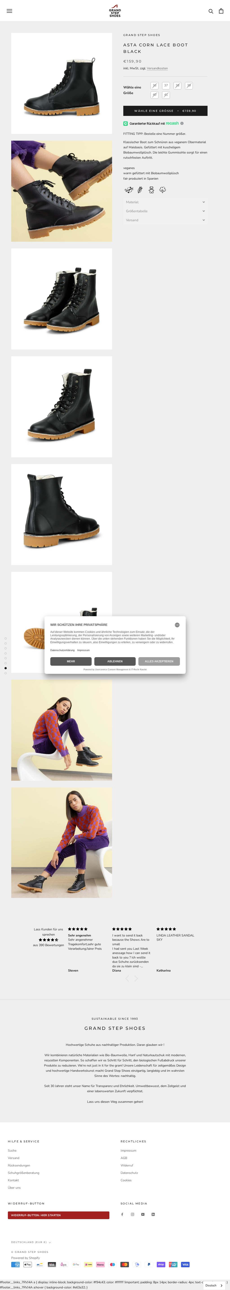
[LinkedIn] (153, 1214)
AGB (124, 1158)
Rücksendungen (19, 1165)
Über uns (14, 1188)
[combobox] (214, 1285)
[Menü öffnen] (9, 11)
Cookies (126, 1180)
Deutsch (211, 1285)
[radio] (154, 86)
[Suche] (211, 11)
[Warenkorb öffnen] (221, 11)
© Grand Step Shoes (30, 1252)
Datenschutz (129, 1173)
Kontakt (13, 1180)
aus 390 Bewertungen (48, 945)
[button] (165, 202)
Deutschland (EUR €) (29, 1242)
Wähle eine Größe (132, 90)
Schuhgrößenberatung (23, 1173)
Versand (13, 1158)
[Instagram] (132, 1214)
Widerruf (127, 1165)
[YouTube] (142, 1214)
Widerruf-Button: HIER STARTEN (36, 1215)
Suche (12, 1150)
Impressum (128, 1150)
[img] (48, 940)
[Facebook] (122, 1214)
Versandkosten (157, 68)
